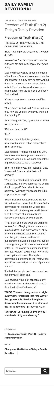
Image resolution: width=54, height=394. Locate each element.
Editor (32, 21)
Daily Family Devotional (19, 6)
